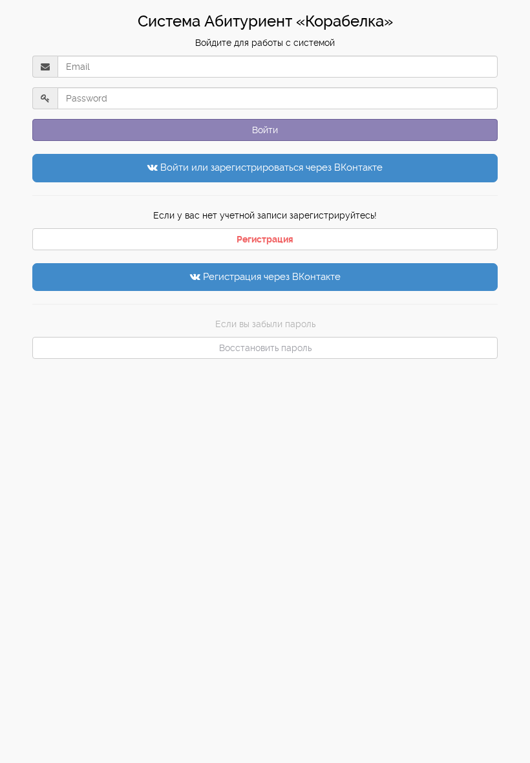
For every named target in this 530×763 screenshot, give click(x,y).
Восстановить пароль (265, 348)
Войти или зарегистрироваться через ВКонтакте (270, 167)
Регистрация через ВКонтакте (270, 277)
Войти (265, 130)
